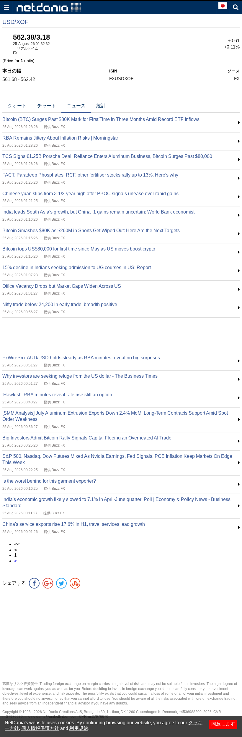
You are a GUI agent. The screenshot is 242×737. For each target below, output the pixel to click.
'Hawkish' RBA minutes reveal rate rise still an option (57, 394)
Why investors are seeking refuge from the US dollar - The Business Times (80, 376)
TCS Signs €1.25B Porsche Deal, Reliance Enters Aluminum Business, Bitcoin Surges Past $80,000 (107, 156)
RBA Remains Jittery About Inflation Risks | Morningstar (60, 137)
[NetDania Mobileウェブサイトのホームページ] (49, 6)
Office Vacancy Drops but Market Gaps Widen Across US (61, 286)
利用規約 (78, 728)
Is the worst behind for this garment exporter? (49, 481)
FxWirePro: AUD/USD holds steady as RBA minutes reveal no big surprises (81, 357)
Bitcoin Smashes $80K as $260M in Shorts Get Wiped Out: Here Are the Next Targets (91, 230)
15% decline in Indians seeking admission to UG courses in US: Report (76, 267)
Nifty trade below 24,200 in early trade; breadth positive (59, 304)
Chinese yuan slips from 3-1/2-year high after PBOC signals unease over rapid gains (90, 193)
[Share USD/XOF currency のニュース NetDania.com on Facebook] (34, 583)
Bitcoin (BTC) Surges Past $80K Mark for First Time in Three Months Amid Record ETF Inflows (101, 119)
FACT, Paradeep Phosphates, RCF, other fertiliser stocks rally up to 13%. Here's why (90, 174)
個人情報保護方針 (40, 728)
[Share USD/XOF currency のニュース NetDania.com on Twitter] (61, 583)
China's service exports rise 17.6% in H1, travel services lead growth (73, 524)
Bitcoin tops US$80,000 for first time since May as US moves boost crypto (78, 248)
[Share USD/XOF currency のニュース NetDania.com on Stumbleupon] (75, 583)
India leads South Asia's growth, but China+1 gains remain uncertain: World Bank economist (98, 211)
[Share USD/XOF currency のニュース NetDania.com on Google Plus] (48, 583)
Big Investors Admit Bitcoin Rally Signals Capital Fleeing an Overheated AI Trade (86, 437)
